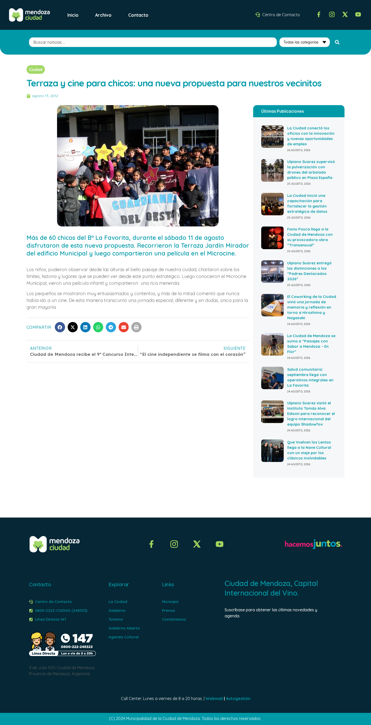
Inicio (72, 15)
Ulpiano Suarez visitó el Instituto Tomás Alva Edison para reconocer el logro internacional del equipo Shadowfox (311, 414)
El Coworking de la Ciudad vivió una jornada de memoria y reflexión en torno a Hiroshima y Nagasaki (311, 307)
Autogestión (238, 698)
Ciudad (35, 69)
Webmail (214, 698)
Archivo (103, 15)
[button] (60, 327)
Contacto (138, 15)
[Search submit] (337, 42)
